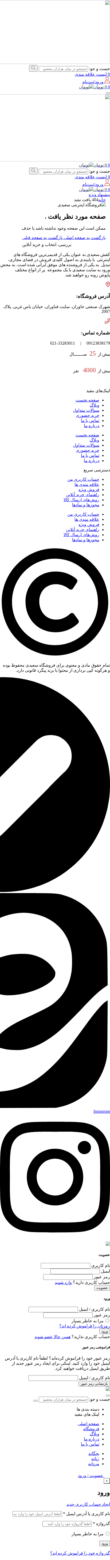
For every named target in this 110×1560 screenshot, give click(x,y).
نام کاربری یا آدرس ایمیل (86, 1513)
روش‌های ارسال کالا (81, 499)
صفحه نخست (87, 400)
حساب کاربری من (83, 479)
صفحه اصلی (88, 1423)
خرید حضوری (87, 415)
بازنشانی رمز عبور (94, 1384)
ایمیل (105, 1271)
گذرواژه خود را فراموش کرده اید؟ (80, 1553)
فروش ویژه (88, 489)
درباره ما (91, 425)
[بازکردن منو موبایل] (108, 93)
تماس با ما (90, 420)
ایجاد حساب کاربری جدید (88, 1504)
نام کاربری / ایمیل (94, 1309)
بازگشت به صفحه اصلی (84, 237)
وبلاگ (94, 405)
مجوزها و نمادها (85, 505)
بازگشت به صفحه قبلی (42, 237)
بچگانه (93, 1453)
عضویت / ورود (91, 1475)
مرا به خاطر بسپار (88, 1321)
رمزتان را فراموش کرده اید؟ (84, 1326)
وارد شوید (63, 1282)
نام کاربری (100, 1265)
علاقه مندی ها (86, 484)
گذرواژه (101, 1523)
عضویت (102, 1288)
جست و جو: (99, 68)
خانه (102, 199)
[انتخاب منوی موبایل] (108, 1395)
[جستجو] (33, 68)
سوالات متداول (86, 410)
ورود (104, 1331)
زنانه (95, 1458)
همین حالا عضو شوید (52, 1336)
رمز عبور (101, 1276)
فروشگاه (91, 1429)
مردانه (93, 1463)
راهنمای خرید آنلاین (82, 494)
